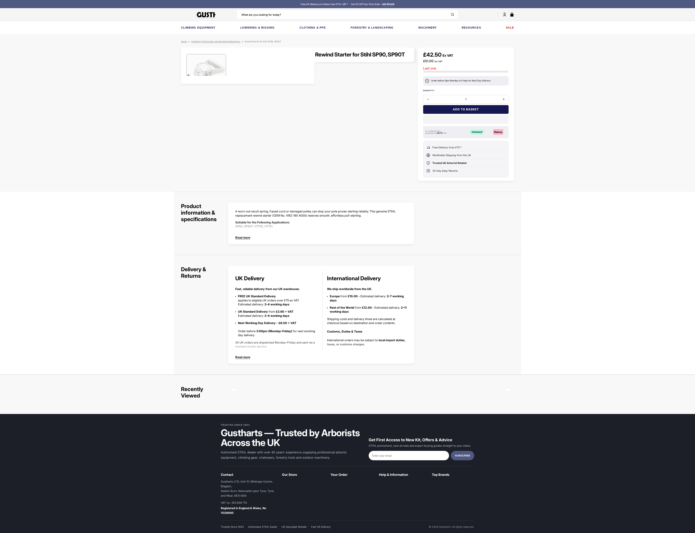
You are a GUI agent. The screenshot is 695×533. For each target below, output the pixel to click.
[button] (504, 14)
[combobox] (347, 14)
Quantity (429, 90)
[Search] (452, 14)
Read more (242, 237)
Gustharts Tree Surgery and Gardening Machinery (215, 41)
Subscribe (462, 455)
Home (184, 41)
